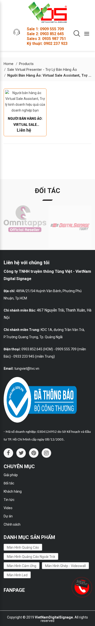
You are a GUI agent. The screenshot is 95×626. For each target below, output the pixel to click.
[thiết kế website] (81, 583)
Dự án (8, 516)
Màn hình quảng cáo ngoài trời (31, 557)
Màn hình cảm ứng (21, 566)
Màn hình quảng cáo (23, 547)
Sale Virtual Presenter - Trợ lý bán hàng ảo (42, 69)
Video (8, 508)
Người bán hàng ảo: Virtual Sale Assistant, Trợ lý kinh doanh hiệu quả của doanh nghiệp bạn (25, 122)
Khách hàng (13, 491)
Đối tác (9, 483)
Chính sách (12, 524)
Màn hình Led (17, 575)
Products (26, 64)
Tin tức (9, 500)
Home (8, 64)
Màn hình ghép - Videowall (65, 566)
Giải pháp (11, 475)
